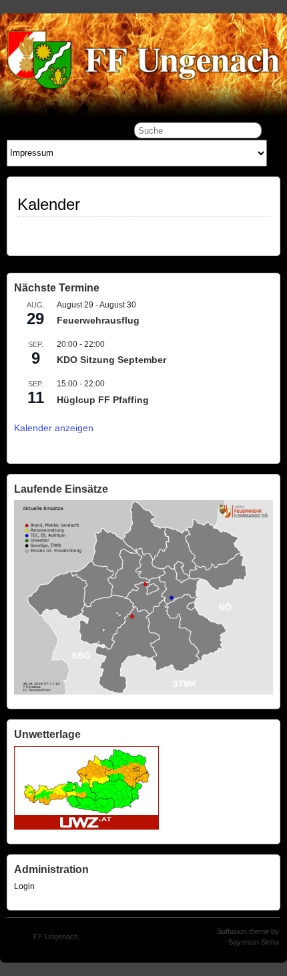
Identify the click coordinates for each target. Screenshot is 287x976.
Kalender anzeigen (53, 427)
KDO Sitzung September (111, 359)
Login (24, 886)
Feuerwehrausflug (98, 320)
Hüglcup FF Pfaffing (103, 399)
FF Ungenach (55, 937)
